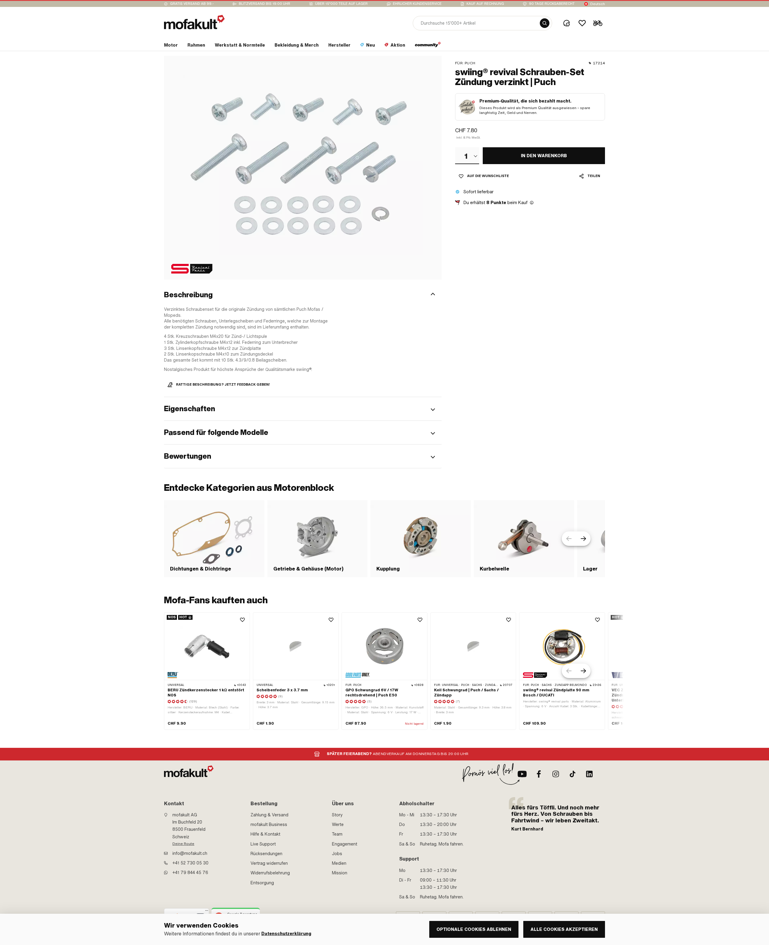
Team (337, 834)
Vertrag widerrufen (269, 863)
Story (337, 815)
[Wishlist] (582, 23)
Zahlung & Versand (269, 815)
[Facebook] (539, 774)
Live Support (263, 844)
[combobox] (467, 155)
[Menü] (206, 912)
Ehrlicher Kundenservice (417, 4)
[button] (303, 295)
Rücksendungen (266, 854)
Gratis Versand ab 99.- (192, 4)
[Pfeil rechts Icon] (583, 538)
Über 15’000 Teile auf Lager (341, 4)
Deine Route (183, 843)
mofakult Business (269, 824)
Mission (339, 873)
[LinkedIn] (589, 774)
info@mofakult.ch (189, 853)
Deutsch (597, 4)
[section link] (428, 46)
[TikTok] (573, 774)
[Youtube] (522, 774)
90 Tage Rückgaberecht (552, 4)
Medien (339, 863)
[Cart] (598, 23)
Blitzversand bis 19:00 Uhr (264, 4)
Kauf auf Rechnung (485, 4)
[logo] (194, 22)
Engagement (344, 844)
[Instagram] (556, 774)
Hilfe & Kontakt (265, 834)
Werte (338, 824)
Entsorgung (262, 883)
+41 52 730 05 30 (190, 863)
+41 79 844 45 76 (190, 873)
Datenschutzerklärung (286, 933)
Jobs (337, 854)
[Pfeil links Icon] (569, 538)
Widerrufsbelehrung (270, 873)
